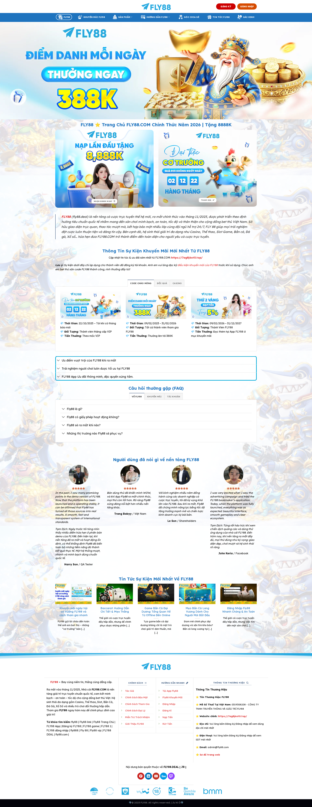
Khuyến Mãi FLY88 (94, 17)
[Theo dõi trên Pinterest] (140, 776)
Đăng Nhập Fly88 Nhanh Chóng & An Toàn (238, 609)
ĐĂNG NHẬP (247, 6)
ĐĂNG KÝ (226, 6)
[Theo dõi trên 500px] (163, 776)
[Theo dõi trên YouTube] (156, 776)
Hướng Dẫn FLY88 (157, 17)
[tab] (141, 283)
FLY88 (67, 17)
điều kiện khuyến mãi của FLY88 (197, 265)
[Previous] (54, 614)
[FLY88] (156, 6)
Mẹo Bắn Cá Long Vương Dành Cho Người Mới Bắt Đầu (197, 611)
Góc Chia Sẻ (191, 17)
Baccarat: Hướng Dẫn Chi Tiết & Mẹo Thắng (114, 609)
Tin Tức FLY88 (221, 17)
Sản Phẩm (124, 17)
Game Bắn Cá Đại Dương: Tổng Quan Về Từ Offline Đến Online (156, 611)
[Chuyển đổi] (58, 360)
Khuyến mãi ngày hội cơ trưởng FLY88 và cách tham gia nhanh (73, 611)
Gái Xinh (248, 17)
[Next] (257, 614)
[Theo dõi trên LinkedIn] (148, 776)
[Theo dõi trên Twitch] (171, 776)
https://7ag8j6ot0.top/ (187, 257)
